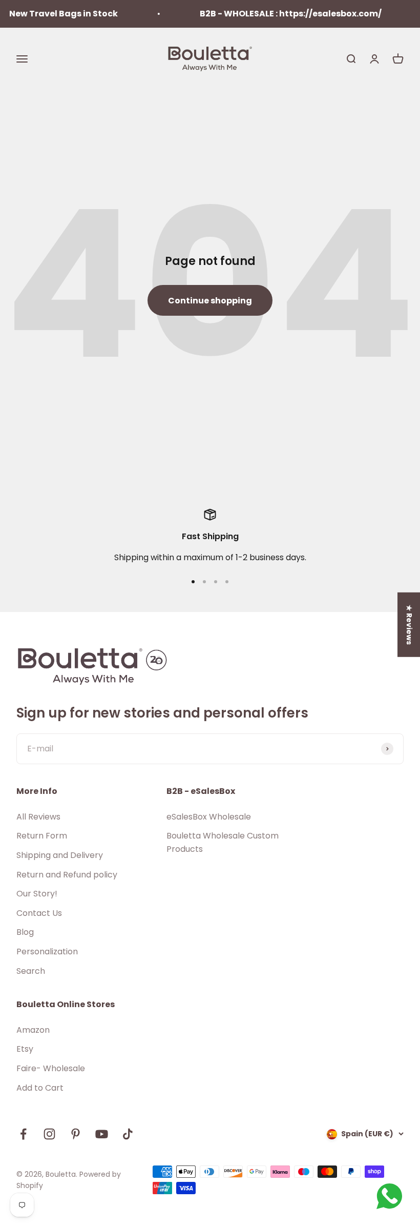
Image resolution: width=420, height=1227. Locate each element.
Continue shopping (210, 300)
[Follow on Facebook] (23, 1134)
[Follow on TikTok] (128, 1134)
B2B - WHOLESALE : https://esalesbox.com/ (283, 13)
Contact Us (39, 913)
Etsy (24, 1049)
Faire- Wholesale (50, 1068)
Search (30, 971)
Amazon (33, 1030)
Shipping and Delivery (59, 855)
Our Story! (36, 893)
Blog (25, 932)
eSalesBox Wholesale (208, 817)
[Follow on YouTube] (102, 1134)
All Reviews (38, 817)
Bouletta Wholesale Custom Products (222, 842)
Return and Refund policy (66, 875)
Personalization (47, 951)
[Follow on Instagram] (49, 1134)
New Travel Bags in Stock (56, 13)
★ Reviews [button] (409, 625)
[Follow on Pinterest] (75, 1134)
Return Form (41, 836)
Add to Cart (40, 1088)
